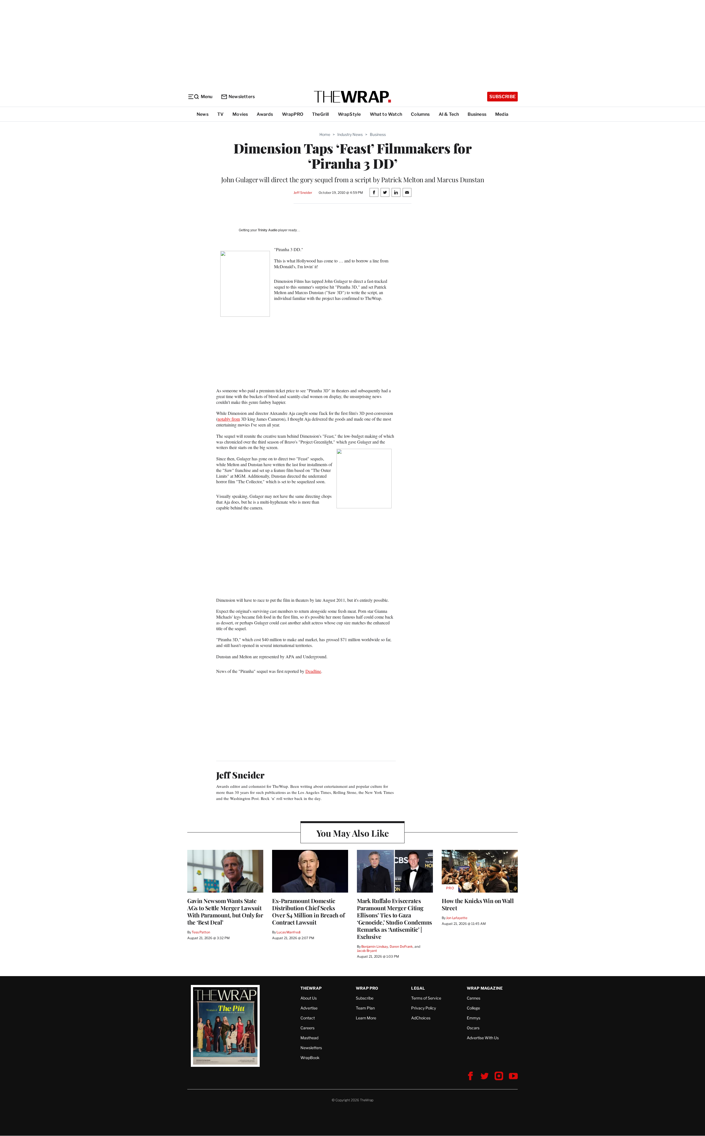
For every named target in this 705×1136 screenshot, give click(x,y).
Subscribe (502, 96)
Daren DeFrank (401, 946)
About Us (308, 998)
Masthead (309, 1037)
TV (220, 114)
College (473, 1008)
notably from (229, 419)
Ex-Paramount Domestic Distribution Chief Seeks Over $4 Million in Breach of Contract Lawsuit (308, 911)
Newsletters (242, 96)
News (202, 114)
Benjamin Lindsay (374, 946)
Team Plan (365, 1008)
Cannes (473, 998)
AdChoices (420, 1018)
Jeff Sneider (303, 192)
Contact (307, 1018)
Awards (265, 114)
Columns (420, 114)
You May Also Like (352, 833)
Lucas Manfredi (288, 932)
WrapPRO (292, 114)
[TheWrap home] (352, 97)
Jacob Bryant (367, 951)
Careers (307, 1027)
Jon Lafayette (456, 918)
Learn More (366, 1018)
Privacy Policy (423, 1008)
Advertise (309, 1008)
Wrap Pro (367, 988)
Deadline (313, 671)
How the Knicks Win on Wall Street (478, 904)
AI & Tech (449, 114)
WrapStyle (349, 114)
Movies (240, 114)
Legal (418, 988)
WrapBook (309, 1057)
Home (324, 134)
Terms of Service (426, 998)
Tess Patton (201, 932)
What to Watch (386, 114)
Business (477, 114)
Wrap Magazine (485, 988)
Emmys (473, 1018)
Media (501, 114)
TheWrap (311, 988)
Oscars (473, 1027)
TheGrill (320, 114)
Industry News (350, 134)
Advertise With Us (483, 1037)
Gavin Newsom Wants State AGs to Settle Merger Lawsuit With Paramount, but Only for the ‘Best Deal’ (225, 911)
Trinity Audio (267, 230)
